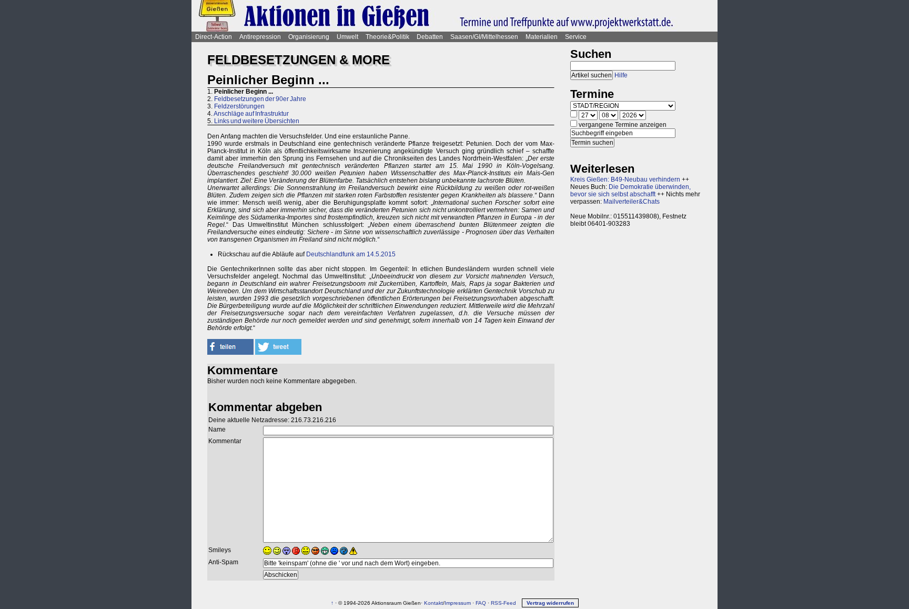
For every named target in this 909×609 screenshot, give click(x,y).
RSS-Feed (503, 603)
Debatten (430, 37)
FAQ (481, 603)
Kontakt (433, 603)
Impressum (458, 603)
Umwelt (347, 37)
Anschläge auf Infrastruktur (251, 113)
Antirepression (260, 37)
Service (576, 37)
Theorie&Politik (387, 37)
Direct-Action (213, 37)
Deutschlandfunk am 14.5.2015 (351, 254)
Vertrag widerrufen (550, 603)
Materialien (542, 37)
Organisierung (308, 37)
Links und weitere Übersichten (256, 121)
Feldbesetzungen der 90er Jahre (260, 99)
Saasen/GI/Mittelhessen (484, 37)
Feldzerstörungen (239, 106)
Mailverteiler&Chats (631, 201)
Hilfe (621, 75)
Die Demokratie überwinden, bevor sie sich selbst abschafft (630, 190)
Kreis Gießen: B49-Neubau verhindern (625, 179)
